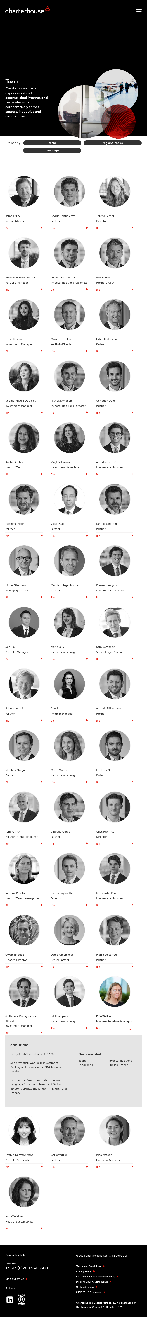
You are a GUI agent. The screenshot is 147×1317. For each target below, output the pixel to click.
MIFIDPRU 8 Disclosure (89, 1292)
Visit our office (14, 1278)
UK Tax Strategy (85, 1287)
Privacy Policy (83, 1271)
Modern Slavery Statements (92, 1281)
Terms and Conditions (88, 1266)
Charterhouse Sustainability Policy (95, 1276)
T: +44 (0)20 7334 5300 (26, 1268)
